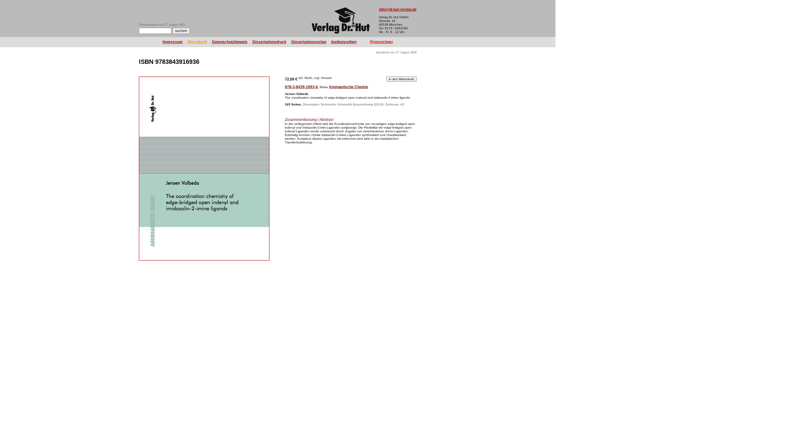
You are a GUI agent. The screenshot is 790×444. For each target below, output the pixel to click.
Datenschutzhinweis (229, 42)
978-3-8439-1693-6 (301, 87)
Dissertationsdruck (269, 42)
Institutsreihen (343, 42)
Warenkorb (197, 42)
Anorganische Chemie (348, 87)
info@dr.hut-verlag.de (398, 9)
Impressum (173, 42)
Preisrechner (381, 42)
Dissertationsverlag (308, 42)
